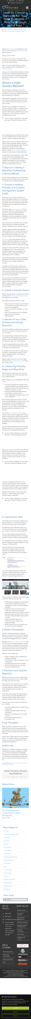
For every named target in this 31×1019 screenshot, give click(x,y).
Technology (7, 873)
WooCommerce (8, 886)
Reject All (15, 1015)
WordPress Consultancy (20, 930)
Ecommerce (7, 847)
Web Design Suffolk (8, 959)
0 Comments (10, 764)
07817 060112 (8, 916)
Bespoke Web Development (20, 918)
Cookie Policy (22, 971)
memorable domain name (19, 295)
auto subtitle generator (19, 641)
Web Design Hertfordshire (6, 955)
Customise (15, 1012)
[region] (15, 1006)
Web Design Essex (7, 951)
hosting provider (18, 209)
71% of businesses (22, 50)
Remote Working (9, 860)
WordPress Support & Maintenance (22, 926)
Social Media (8, 870)
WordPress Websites (22, 922)
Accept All (15, 1008)
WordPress (5, 239)
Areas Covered (9, 971)
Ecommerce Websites (20, 914)
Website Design (21, 910)
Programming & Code (10, 857)
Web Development (9, 879)
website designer (17, 361)
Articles (11, 763)
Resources (7, 863)
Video (6, 876)
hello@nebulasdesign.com (9, 919)
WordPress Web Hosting (21, 938)
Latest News (7, 850)
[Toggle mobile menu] (27, 7)
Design (19, 763)
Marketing (7, 853)
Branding (7, 837)
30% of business (11, 49)
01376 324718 (8, 913)
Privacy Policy (16, 971)
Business (15, 763)
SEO (5, 866)
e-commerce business (15, 413)
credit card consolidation (19, 150)
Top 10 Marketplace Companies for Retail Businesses (11, 813)
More (4, 962)
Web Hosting (24, 763)
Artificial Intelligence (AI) (11, 834)
